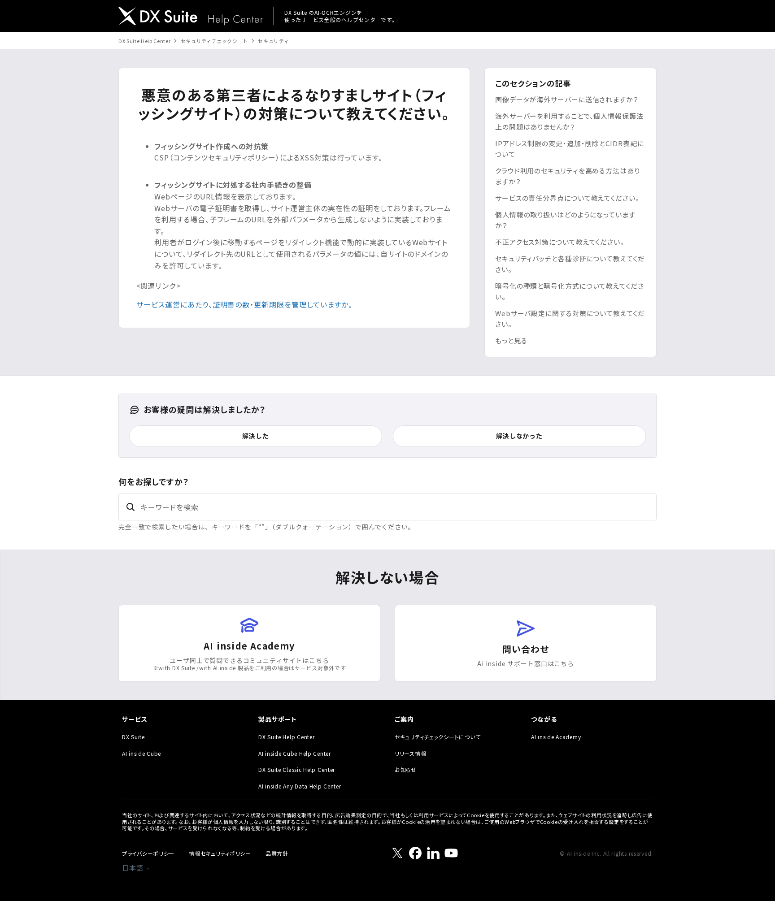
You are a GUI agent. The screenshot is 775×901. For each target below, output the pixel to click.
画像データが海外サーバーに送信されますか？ (567, 99)
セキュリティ (273, 40)
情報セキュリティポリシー (220, 853)
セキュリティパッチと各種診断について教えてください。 (570, 264)
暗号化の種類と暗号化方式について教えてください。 (569, 291)
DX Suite (133, 737)
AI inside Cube (141, 753)
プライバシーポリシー (148, 853)
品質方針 (277, 853)
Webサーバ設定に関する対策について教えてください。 (570, 318)
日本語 (133, 867)
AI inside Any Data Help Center (299, 786)
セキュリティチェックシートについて (437, 737)
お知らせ (406, 769)
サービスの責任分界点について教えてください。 (567, 198)
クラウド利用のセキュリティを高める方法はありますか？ (567, 176)
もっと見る (511, 340)
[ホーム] (190, 17)
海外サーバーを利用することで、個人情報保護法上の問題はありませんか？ (569, 121)
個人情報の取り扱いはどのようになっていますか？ (565, 220)
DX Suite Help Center (144, 40)
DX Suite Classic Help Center (296, 769)
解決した (255, 435)
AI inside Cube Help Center (294, 753)
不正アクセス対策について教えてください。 (559, 242)
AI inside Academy (556, 737)
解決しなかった (519, 435)
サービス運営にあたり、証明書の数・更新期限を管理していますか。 (244, 304)
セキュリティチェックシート (214, 40)
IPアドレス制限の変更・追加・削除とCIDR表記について (569, 149)
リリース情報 (410, 753)
